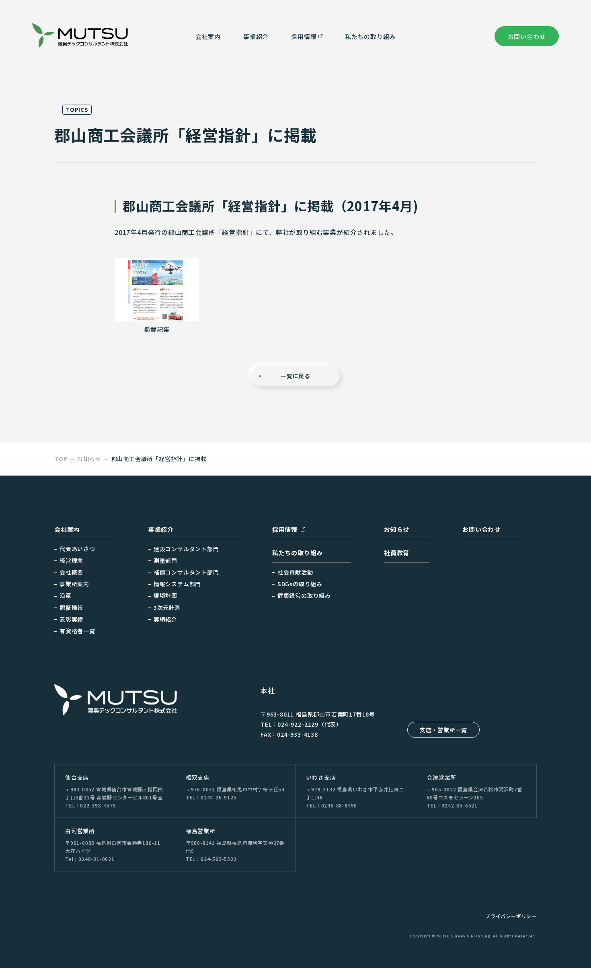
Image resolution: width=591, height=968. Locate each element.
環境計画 (165, 595)
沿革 (66, 595)
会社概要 (71, 572)
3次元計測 (167, 607)
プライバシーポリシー (511, 915)
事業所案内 (74, 584)
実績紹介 (165, 619)
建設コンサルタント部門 (186, 549)
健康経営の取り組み (304, 595)
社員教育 (396, 552)
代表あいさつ (77, 549)
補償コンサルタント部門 (186, 572)
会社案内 (208, 36)
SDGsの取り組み (299, 584)
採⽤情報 (303, 36)
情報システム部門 (177, 584)
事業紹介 (256, 36)
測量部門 (165, 560)
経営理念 (71, 560)
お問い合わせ (527, 36)
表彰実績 (71, 619)
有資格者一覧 (77, 631)
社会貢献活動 (295, 572)
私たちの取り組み (370, 36)
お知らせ (396, 529)
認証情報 (71, 607)
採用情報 (285, 529)
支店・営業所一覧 (443, 730)
